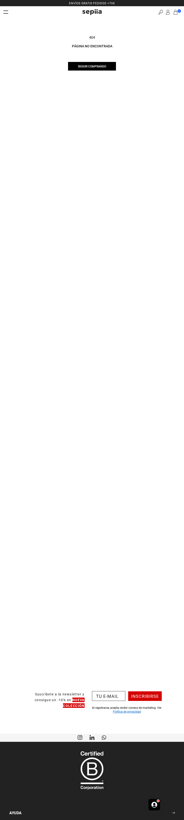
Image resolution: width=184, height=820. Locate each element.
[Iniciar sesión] (168, 12)
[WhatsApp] (104, 737)
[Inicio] (92, 12)
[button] (160, 12)
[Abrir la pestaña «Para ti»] (154, 804)
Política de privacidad (127, 711)
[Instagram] (80, 737)
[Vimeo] (92, 737)
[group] (92, 3)
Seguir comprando (92, 66)
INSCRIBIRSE (145, 696)
